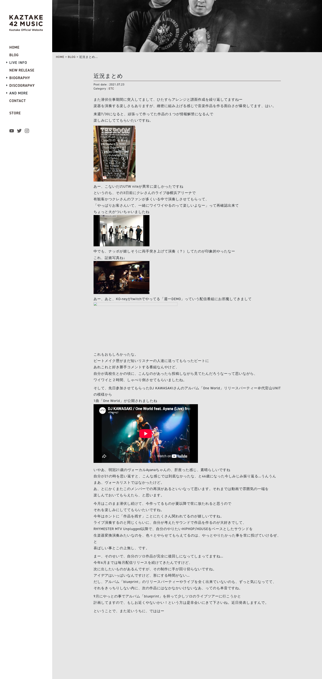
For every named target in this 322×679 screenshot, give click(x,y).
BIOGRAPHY (19, 77)
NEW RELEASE (21, 70)
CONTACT (17, 100)
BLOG (72, 57)
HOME (60, 57)
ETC (111, 88)
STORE (15, 113)
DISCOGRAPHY (22, 85)
